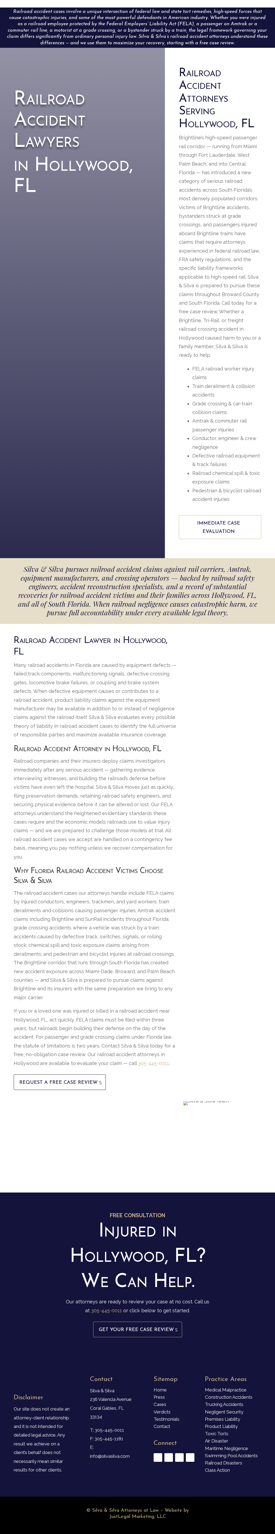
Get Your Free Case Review (136, 1330)
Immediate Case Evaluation (218, 527)
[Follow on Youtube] (179, 1457)
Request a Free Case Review (58, 1082)
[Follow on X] (168, 1457)
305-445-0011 (153, 1063)
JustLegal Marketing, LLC (137, 1516)
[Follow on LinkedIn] (190, 1457)
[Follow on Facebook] (158, 1457)
